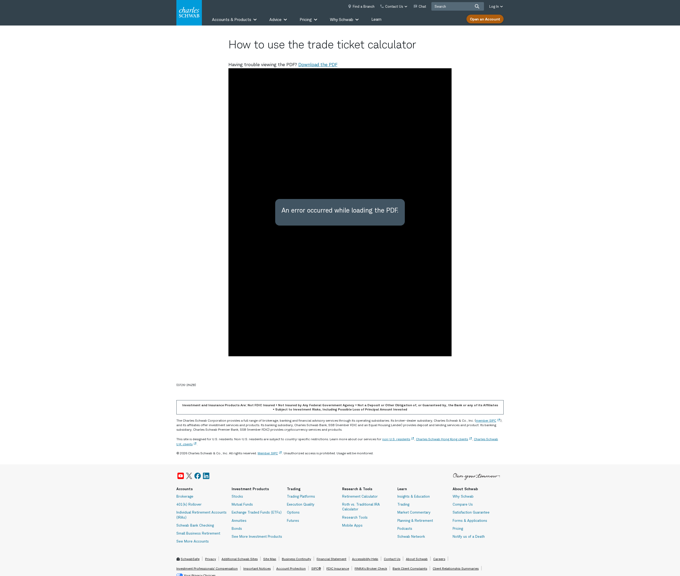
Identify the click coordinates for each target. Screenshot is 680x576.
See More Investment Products (257, 536)
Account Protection (291, 568)
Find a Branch (364, 6)
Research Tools (355, 517)
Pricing (458, 528)
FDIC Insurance (337, 568)
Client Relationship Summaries (456, 568)
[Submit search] (477, 6)
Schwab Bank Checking (195, 525)
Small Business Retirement (198, 533)
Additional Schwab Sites (240, 559)
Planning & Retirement (415, 520)
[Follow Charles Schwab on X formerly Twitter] (189, 476)
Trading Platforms (301, 496)
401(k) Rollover (189, 504)
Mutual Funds (242, 504)
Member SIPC (268, 453)
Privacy (210, 559)
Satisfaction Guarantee (471, 512)
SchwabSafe (190, 559)
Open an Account (485, 19)
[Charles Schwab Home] (189, 13)
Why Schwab (463, 496)
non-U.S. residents (396, 439)
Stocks (237, 496)
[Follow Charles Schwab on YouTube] (180, 476)
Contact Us (392, 559)
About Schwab (417, 559)
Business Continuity (296, 559)
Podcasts (404, 528)
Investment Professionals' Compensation (207, 568)
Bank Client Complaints (410, 568)
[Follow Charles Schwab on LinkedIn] (206, 476)
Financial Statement (331, 559)
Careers (439, 559)
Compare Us (463, 504)
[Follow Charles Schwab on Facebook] (197, 476)
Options (293, 512)
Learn (376, 19)
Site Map (269, 559)
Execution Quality (300, 504)
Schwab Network (411, 536)
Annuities (239, 520)
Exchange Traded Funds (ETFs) (257, 512)
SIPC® (316, 568)
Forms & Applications (470, 520)
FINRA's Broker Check (371, 568)
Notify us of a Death (469, 536)
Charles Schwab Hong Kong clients (442, 439)
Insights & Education (413, 496)
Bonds (237, 528)
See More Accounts (192, 541)
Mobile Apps (352, 525)
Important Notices (257, 568)
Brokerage (184, 496)
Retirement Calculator (360, 496)
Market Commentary (414, 512)
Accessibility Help (365, 559)
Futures (293, 520)
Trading (403, 504)
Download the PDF (317, 64)
